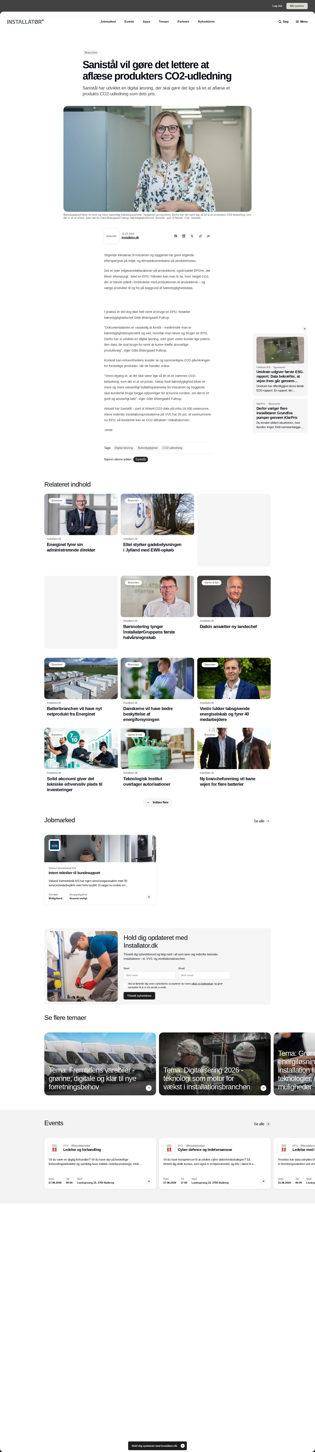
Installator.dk (130, 237)
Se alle (259, 821)
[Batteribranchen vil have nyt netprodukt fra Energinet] (81, 687)
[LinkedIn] (184, 236)
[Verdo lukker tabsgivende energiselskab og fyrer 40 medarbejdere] (234, 690)
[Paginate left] (47, 869)
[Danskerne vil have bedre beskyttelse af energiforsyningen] (157, 690)
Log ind (277, 5)
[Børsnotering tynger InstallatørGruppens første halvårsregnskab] (157, 608)
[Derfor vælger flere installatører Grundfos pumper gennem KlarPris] (280, 416)
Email (181, 968)
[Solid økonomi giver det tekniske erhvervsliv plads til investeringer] (81, 760)
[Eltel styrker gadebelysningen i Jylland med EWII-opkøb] (157, 523)
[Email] (200, 236)
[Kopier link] (208, 236)
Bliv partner (297, 5)
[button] (305, 329)
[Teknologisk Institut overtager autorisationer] (157, 757)
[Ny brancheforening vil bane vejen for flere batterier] (234, 757)
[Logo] (25, 22)
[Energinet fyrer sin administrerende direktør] (81, 523)
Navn (126, 968)
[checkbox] (125, 985)
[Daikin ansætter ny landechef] (234, 602)
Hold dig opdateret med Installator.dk (155, 1445)
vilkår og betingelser (202, 983)
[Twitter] (192, 236)
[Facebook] (176, 236)
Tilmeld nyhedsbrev (139, 995)
